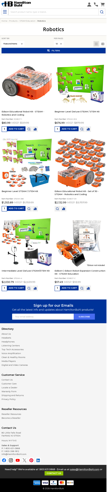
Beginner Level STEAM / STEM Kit (20, 191)
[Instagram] (11, 460)
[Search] (101, 11)
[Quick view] (29, 129)
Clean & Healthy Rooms (13, 357)
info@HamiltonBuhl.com (14, 454)
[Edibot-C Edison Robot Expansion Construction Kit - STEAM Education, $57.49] (80, 242)
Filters (56, 50)
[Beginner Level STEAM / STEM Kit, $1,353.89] (27, 162)
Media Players (9, 361)
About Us (6, 334)
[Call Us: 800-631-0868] (96, 5)
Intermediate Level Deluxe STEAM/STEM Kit (26, 270)
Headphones (8, 341)
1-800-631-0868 (12, 448)
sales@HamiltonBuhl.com (84, 469)
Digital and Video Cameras (15, 365)
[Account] (89, 5)
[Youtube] (17, 460)
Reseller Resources (11, 414)
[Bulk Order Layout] (103, 44)
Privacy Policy (9, 399)
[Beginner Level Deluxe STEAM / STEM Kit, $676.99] (80, 83)
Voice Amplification (11, 353)
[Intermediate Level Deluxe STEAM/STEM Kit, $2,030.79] (27, 242)
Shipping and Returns (13, 395)
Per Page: (58, 38)
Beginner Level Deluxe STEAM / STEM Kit (77, 111)
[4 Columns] (96, 44)
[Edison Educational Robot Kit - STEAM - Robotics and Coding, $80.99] (27, 83)
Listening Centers (11, 345)
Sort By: (6, 38)
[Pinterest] (31, 460)
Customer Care (9, 383)
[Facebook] (4, 460)
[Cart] (103, 5)
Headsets (6, 338)
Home (4, 21)
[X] (24, 460)
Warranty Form (9, 391)
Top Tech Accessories (13, 349)
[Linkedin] (38, 460)
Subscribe (84, 316)
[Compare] (35, 129)
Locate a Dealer (9, 387)
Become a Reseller (11, 418)
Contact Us (7, 380)
